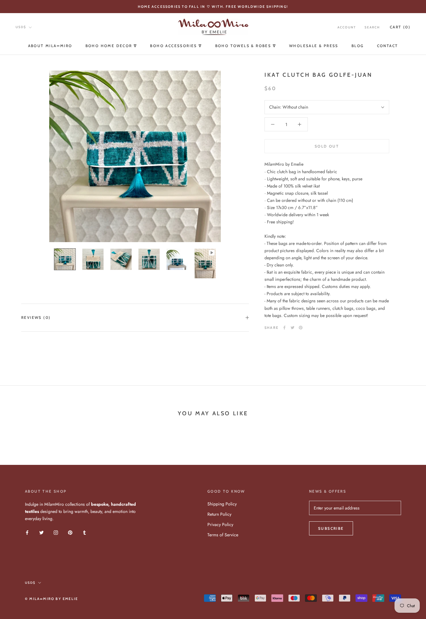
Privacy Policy (220, 524)
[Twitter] (292, 327)
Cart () (400, 27)
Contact (387, 45)
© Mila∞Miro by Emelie (51, 599)
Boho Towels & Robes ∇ (245, 45)
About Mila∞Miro (50, 45)
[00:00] (135, 156)
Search (372, 27)
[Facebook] (284, 327)
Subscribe (331, 528)
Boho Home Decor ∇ (111, 45)
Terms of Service (222, 535)
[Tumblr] (84, 532)
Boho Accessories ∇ (176, 45)
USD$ (21, 27)
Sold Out (327, 146)
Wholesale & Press (313, 45)
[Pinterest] (301, 327)
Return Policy (219, 514)
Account (346, 27)
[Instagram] (56, 532)
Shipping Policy (222, 504)
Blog (357, 45)
